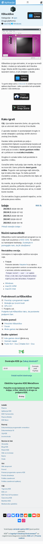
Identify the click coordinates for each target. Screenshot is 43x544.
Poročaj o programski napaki (16, 300)
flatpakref (23, 265)
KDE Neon (4, 420)
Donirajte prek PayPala (35, 368)
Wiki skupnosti (6, 466)
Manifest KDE (6, 501)
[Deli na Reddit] (25, 514)
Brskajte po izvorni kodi (14, 303)
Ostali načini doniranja (21, 375)
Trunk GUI (8, 344)
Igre (15, 18)
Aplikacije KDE (6, 411)
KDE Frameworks (7, 414)
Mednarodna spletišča (9, 504)
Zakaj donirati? (30, 361)
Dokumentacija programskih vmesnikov (15, 427)
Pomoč (3, 469)
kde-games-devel (12, 338)
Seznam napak (10, 341)
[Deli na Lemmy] (30, 514)
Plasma (4, 408)
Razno (3, 456)
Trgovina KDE (6, 489)
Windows (17, 24)
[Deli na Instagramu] (23, 519)
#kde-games (9, 329)
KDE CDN (24, 240)
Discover (22, 84)
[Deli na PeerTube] (38, 514)
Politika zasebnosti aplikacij (11, 481)
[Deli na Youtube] (34, 514)
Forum (7, 326)
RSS (38, 205)
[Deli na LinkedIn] (21, 514)
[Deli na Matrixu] (4, 514)
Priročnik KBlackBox (13, 323)
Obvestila (4, 444)
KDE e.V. (4, 492)
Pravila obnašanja (7, 475)
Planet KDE (5, 450)
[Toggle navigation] (27, 2)
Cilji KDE (4, 433)
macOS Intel (10, 289)
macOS (7, 24)
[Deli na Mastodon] (9, 514)
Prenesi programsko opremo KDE (13, 472)
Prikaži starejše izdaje (11, 226)
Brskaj (21, 396)
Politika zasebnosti (8, 478)
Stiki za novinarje (7, 453)
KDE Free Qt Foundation (9, 495)
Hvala (3, 459)
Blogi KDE (4, 447)
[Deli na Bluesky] (13, 514)
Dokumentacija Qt (7, 430)
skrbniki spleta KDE (21, 529)
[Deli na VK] (19, 519)
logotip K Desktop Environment (23, 534)
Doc (16, 344)
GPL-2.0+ (8, 306)
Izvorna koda (6, 436)
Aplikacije (8, 3)
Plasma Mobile (6, 417)
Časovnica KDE (6, 498)
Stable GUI (24, 344)
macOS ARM (10, 286)
